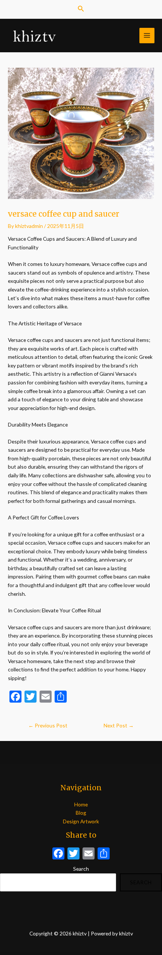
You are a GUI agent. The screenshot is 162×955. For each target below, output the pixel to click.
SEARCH (141, 882)
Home (81, 804)
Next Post (119, 725)
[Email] (88, 854)
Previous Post (47, 725)
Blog (81, 812)
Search (81, 868)
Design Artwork (81, 821)
